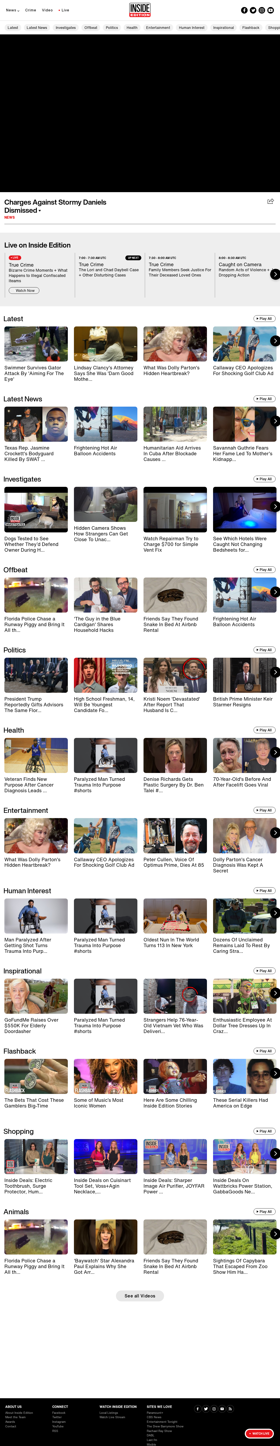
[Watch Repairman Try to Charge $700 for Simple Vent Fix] (175, 509)
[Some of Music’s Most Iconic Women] (105, 1076)
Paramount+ (155, 1413)
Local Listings (109, 1413)
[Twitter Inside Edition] (253, 10)
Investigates (66, 27)
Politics (112, 27)
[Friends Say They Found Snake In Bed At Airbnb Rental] (175, 595)
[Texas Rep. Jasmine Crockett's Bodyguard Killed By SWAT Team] (36, 424)
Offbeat (90, 27)
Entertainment (158, 27)
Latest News (37, 27)
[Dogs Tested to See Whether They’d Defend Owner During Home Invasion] (36, 509)
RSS (55, 1431)
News (11, 10)
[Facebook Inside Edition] (244, 10)
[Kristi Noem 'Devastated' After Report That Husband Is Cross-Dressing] (175, 675)
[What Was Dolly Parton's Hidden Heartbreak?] (175, 344)
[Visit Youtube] (222, 1409)
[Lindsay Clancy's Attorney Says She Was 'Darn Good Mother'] (105, 344)
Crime (30, 10)
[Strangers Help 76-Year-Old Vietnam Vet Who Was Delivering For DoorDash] (175, 996)
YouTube (58, 1426)
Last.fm (152, 1440)
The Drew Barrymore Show (165, 1426)
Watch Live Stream (112, 1417)
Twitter (57, 1417)
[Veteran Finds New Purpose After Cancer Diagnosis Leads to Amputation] (36, 755)
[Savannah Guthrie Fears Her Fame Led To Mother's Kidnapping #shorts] (244, 424)
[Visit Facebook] (198, 1409)
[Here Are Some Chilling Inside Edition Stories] (175, 1076)
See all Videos (140, 1296)
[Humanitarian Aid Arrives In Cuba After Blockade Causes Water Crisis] (175, 424)
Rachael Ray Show (159, 1431)
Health (132, 27)
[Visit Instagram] (214, 1409)
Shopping (19, 1131)
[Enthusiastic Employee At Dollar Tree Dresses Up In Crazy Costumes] (244, 996)
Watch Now (25, 290)
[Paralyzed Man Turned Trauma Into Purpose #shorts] (105, 755)
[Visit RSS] (230, 1409)
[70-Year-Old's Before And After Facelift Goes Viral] (244, 755)
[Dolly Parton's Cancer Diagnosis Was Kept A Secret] (244, 835)
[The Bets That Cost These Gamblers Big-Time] (36, 1076)
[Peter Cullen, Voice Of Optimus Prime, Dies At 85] (175, 835)
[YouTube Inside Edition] (270, 10)
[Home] (139, 10)
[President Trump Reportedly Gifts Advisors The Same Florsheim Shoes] (36, 675)
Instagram (59, 1422)
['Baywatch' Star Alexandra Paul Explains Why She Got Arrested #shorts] (105, 1237)
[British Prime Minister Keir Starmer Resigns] (244, 675)
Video (47, 10)
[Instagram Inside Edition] (262, 10)
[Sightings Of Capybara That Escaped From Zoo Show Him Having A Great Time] (244, 1237)
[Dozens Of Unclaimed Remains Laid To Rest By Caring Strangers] (244, 916)
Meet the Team (15, 1417)
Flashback (250, 27)
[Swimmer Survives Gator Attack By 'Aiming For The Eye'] (36, 344)
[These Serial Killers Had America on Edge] (244, 1076)
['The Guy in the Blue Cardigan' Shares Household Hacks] (105, 595)
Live (65, 10)
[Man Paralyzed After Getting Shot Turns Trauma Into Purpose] (36, 916)
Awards (10, 1422)
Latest (13, 27)
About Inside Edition (19, 1413)
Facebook (58, 1413)
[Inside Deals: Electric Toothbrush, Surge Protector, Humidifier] (36, 1156)
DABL (150, 1435)
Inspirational (223, 27)
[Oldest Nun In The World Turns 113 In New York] (175, 916)
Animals (16, 1211)
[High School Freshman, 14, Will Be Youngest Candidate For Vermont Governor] (105, 675)
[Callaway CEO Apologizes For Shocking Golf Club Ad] (244, 344)
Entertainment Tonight (162, 1422)
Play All (266, 318)
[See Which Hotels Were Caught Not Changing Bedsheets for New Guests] (244, 509)
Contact (10, 1426)
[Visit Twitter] (206, 1409)
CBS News (154, 1417)
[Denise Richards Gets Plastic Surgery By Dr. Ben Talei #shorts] (175, 755)
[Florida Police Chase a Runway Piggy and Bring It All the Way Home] (36, 595)
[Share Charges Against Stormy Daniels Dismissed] (271, 201)
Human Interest (192, 27)
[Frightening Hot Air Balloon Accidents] (105, 424)
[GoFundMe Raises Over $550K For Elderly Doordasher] (36, 996)
